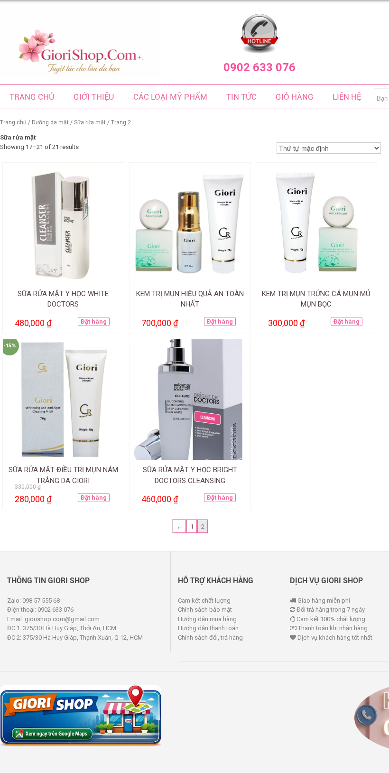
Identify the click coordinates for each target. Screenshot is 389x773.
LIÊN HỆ (347, 97)
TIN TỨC (241, 97)
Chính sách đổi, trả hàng (210, 637)
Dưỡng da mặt (50, 122)
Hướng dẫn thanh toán (208, 628)
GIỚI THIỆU (94, 97)
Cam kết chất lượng (204, 600)
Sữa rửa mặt (90, 122)
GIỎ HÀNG (295, 97)
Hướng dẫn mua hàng (207, 619)
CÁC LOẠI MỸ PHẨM (170, 97)
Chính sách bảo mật (205, 609)
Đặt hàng (94, 321)
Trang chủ (13, 122)
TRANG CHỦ (32, 97)
